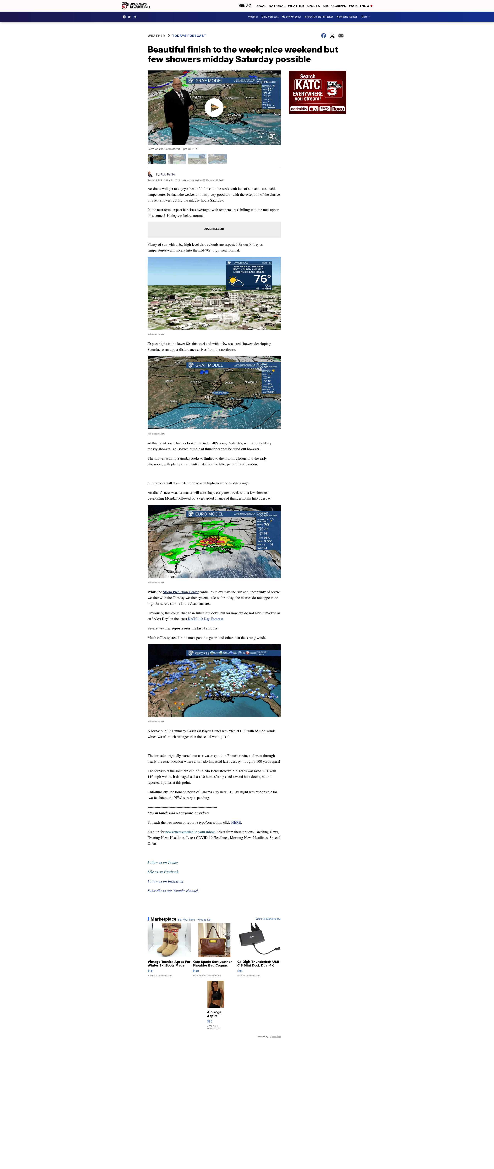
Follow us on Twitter (163, 862)
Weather (296, 6)
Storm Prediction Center (181, 591)
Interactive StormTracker (319, 17)
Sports (313, 6)
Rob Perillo (168, 174)
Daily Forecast (269, 17)
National (277, 6)
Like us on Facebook (163, 871)
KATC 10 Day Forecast (205, 618)
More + (365, 17)
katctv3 (125, 17)
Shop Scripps (334, 6)
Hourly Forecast (291, 17)
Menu (244, 5)
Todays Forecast (189, 36)
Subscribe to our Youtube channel (173, 890)
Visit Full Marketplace (268, 919)
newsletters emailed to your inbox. (190, 831)
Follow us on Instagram (165, 881)
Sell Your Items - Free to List (194, 919)
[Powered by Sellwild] (275, 1036)
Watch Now (359, 6)
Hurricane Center (347, 17)
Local (260, 6)
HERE (236, 822)
